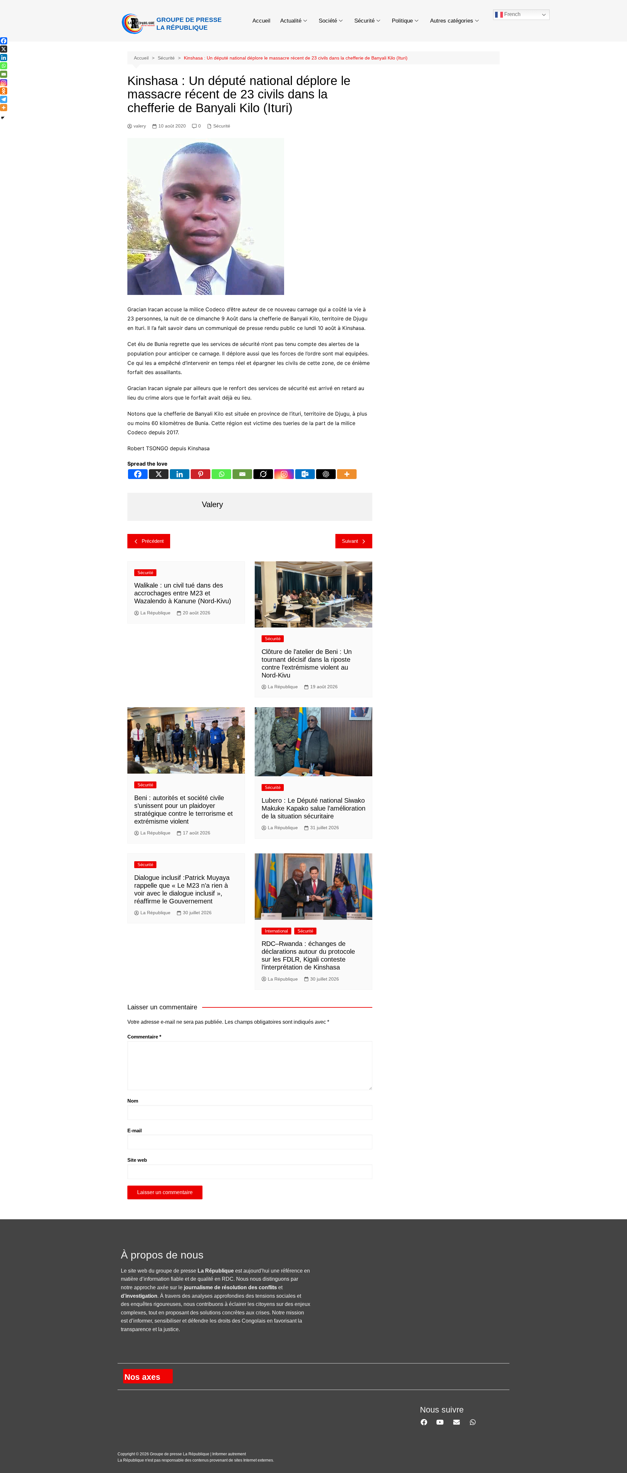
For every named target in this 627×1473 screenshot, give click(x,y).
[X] (159, 474)
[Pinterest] (200, 474)
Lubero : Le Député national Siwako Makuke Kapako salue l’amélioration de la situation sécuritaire (313, 808)
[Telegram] (3, 99)
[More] (347, 474)
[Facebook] (138, 474)
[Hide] (2, 117)
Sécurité (364, 21)
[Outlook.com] (305, 474)
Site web (137, 1160)
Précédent (153, 541)
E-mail (134, 1130)
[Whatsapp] (221, 474)
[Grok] (263, 474)
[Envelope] (456, 1422)
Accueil (261, 21)
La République (155, 612)
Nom (132, 1101)
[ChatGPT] (326, 474)
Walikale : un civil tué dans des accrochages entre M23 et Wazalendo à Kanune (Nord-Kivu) (182, 593)
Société (328, 21)
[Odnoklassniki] (3, 90)
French (512, 14)
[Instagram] (284, 474)
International (276, 931)
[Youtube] (440, 1422)
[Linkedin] (179, 474)
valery (140, 125)
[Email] (242, 474)
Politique (402, 21)
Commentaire (144, 1036)
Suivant (350, 541)
